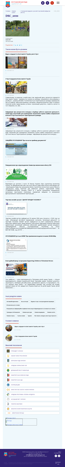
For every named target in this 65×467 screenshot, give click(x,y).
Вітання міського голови (13, 305)
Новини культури (27, 312)
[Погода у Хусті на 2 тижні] (14, 425)
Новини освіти (51, 312)
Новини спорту (11, 315)
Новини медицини (40, 312)
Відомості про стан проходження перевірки (42, 301)
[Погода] (9, 421)
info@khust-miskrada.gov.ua (35, 455)
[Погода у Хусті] (11, 418)
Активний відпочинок (12, 301)
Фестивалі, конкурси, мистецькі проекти (45, 315)
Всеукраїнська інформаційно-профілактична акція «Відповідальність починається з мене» (31, 308)
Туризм (30, 315)
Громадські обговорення (13, 312)
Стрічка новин (21, 315)
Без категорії (24, 301)
